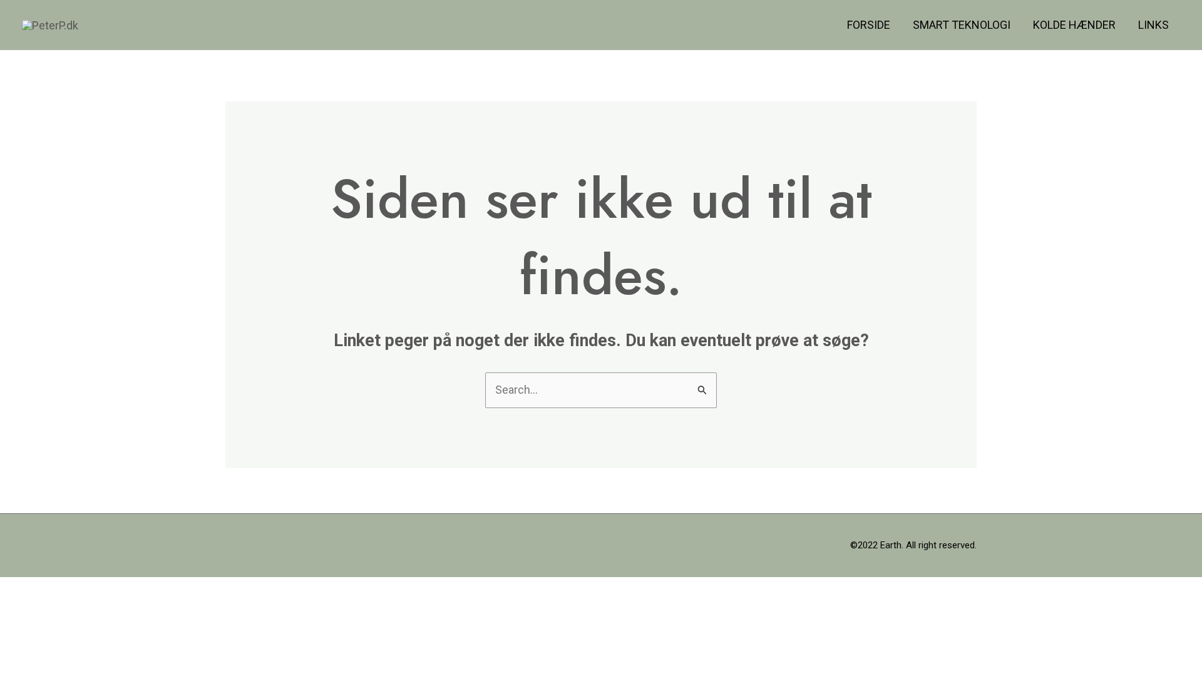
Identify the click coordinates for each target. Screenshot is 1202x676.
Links (1153, 24)
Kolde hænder (1074, 24)
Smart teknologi (961, 24)
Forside (868, 24)
